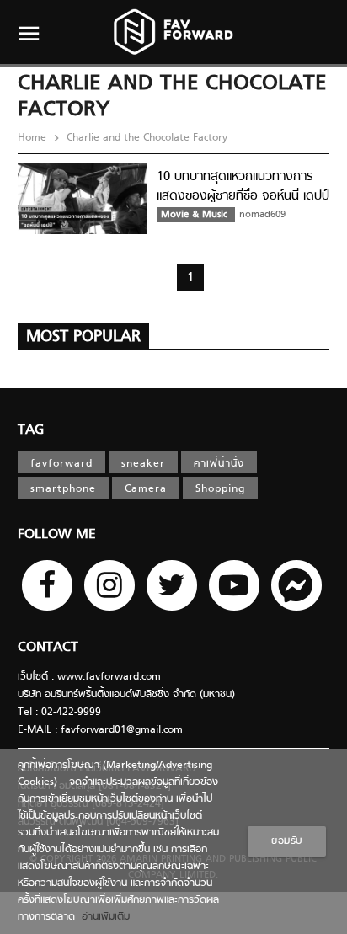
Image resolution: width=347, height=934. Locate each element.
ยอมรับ (286, 841)
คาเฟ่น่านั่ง (219, 464)
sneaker (143, 464)
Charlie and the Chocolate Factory (145, 138)
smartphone (63, 489)
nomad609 (262, 214)
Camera (146, 489)
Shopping (220, 489)
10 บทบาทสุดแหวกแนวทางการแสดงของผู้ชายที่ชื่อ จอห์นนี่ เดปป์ (243, 186)
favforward (61, 464)
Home (34, 138)
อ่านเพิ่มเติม (102, 917)
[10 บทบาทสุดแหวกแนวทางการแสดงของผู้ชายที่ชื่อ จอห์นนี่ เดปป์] (82, 231)
